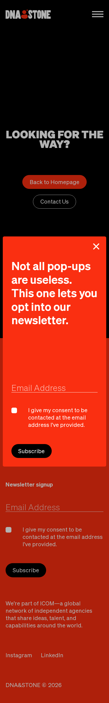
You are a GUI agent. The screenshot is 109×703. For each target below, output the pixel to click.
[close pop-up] (96, 246)
